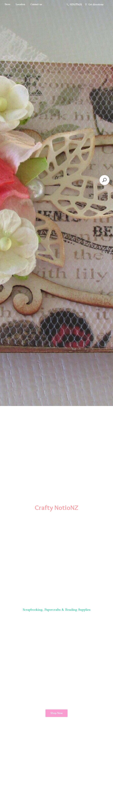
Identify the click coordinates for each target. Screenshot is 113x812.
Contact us (36, 4)
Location (20, 4)
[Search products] (104, 180)
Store (7, 4)
